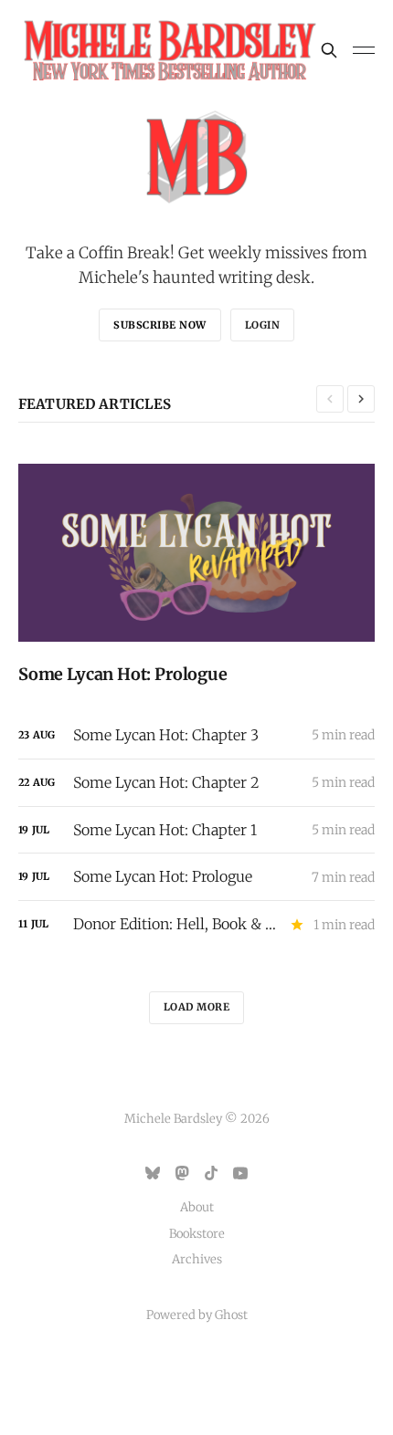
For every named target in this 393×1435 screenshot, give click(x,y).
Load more (197, 1006)
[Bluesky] (152, 1173)
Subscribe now (160, 325)
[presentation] (330, 399)
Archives (197, 1259)
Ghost (231, 1315)
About (197, 1207)
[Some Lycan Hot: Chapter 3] (196, 735)
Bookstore (197, 1233)
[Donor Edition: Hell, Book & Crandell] (196, 924)
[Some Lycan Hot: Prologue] (196, 574)
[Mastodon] (182, 1173)
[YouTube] (240, 1173)
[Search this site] (329, 50)
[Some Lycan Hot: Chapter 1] (196, 830)
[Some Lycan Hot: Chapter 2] (196, 782)
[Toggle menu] (363, 50)
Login (263, 325)
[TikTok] (211, 1173)
